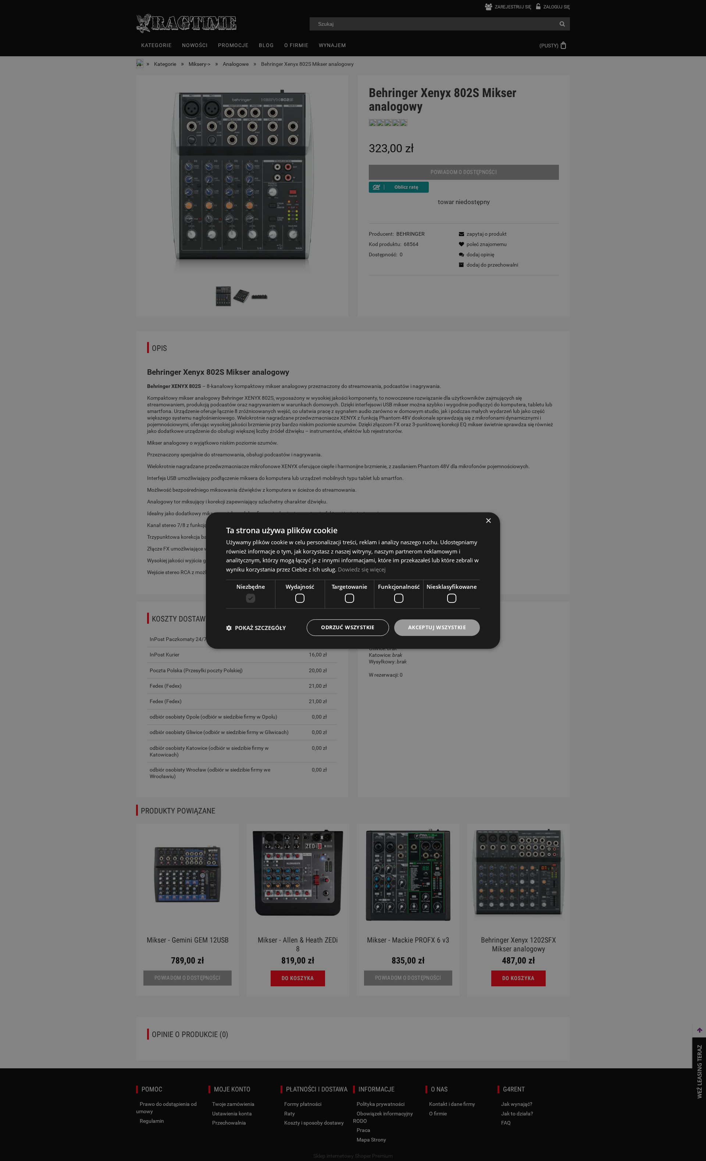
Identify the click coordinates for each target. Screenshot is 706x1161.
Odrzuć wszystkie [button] (347, 627)
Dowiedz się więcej (362, 569)
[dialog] (353, 580)
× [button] (488, 521)
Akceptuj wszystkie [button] (437, 627)
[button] (256, 627)
